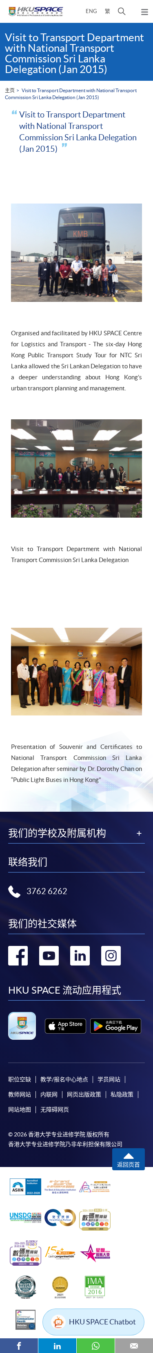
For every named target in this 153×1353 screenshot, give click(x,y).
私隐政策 (122, 1094)
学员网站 (109, 1079)
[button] (122, 11)
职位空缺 (19, 1079)
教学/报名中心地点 (64, 1079)
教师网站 (19, 1094)
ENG (91, 11)
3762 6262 (47, 891)
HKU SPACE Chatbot (102, 1322)
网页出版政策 (84, 1094)
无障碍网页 (54, 1109)
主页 (10, 90)
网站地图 (19, 1109)
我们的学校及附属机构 (57, 833)
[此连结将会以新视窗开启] (65, 1026)
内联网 (49, 1094)
